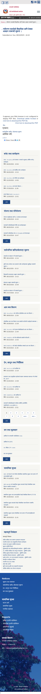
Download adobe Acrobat (27, 118)
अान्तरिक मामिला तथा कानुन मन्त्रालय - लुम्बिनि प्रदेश (17, 551)
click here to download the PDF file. (15, 121)
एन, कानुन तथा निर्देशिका (10, 588)
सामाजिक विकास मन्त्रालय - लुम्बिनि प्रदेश (13, 555)
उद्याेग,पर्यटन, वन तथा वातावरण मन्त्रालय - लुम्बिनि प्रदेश (17, 557)
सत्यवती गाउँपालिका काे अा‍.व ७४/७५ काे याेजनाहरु (17, 233)
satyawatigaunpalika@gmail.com (17, 648)
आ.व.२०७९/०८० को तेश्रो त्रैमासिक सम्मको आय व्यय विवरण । (19, 345)
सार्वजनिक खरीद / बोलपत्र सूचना (11, 132)
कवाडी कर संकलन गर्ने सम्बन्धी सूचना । (13, 256)
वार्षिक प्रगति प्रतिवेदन (10, 620)
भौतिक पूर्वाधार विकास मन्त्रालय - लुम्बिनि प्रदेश (14, 553)
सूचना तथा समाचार (9, 582)
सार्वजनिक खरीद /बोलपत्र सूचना (13, 585)
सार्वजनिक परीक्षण (8, 630)
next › (25, 416)
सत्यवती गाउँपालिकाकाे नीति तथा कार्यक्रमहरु (15, 225)
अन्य (6, 202)
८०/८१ (4, 138)
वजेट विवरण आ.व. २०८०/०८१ (11, 194)
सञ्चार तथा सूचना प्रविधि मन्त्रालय (12, 544)
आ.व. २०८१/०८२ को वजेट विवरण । (13, 186)
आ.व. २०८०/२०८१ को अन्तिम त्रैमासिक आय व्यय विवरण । (18, 313)
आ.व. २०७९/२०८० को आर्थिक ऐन (12, 395)
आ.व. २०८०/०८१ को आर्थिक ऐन (12, 387)
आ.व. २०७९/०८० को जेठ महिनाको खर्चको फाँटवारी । (17, 337)
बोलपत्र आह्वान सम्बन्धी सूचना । (12, 282)
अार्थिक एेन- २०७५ (9, 447)
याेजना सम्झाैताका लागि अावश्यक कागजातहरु (15, 217)
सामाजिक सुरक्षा (7, 606)
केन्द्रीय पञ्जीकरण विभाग (9, 559)
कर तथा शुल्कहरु (8, 453)
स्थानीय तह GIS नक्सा (9, 562)
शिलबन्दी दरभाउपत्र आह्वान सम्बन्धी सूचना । (14, 274)
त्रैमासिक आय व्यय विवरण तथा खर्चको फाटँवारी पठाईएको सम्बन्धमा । (21, 321)
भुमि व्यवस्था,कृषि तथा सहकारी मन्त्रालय (13, 566)
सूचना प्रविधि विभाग (8, 546)
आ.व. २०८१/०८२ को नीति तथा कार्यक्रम (14, 178)
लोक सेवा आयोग (7, 564)
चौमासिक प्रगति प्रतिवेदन (11, 624)
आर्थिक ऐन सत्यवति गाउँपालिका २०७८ (13, 436)
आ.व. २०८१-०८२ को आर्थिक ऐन (12, 368)
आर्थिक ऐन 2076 (8, 442)
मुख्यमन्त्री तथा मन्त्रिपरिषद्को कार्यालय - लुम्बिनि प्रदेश (17, 548)
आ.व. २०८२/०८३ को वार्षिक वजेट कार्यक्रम (14, 170)
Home (3, 22)
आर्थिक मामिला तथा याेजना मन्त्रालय (12, 568)
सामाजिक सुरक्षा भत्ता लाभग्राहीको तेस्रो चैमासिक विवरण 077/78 (20, 494)
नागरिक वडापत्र (8, 609)
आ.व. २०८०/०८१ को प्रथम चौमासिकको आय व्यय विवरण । (18, 329)
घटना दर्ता (6, 603)
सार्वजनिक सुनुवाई (8, 627)
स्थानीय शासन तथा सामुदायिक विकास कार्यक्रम (14, 542)
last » (33, 416)
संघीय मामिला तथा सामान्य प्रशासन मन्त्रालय (14, 540)
